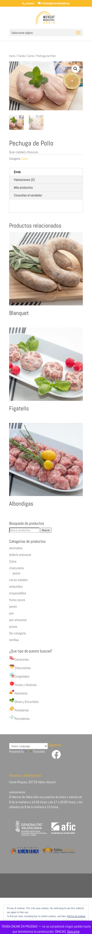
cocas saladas (18, 580)
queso (16, 573)
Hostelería (21, 693)
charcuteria (16, 568)
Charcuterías (23, 668)
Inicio (12, 56)
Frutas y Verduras (26, 685)
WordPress (46, 892)
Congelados (22, 676)
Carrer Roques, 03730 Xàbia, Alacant (32, 782)
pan (11, 613)
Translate (39, 751)
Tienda (21, 56)
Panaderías (22, 710)
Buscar (46, 530)
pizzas (13, 626)
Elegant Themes (43, 887)
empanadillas (17, 593)
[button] (75, 69)
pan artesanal (18, 620)
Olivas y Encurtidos (27, 702)
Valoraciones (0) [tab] (24, 180)
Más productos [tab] (23, 187)
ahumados (16, 548)
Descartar (73, 931)
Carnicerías (22, 659)
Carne (30, 56)
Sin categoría (17, 633)
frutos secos (17, 600)
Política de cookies (76, 916)
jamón (13, 606)
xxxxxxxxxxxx (17, 792)
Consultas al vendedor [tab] (28, 195)
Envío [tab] (17, 172)
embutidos (16, 586)
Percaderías (22, 718)
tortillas (14, 640)
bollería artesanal (20, 555)
